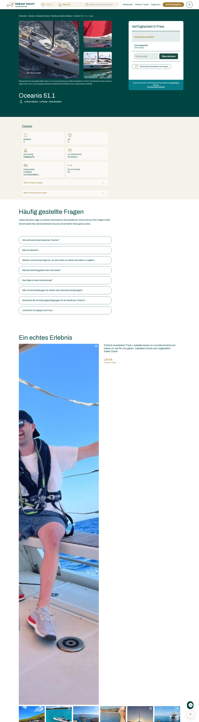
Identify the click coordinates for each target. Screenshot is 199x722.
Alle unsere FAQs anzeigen (31, 231)
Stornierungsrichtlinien (156, 87)
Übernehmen (169, 56)
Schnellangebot (173, 5)
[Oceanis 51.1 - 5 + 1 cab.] (98, 34)
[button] (65, 240)
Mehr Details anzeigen (33, 183)
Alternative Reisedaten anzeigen (154, 67)
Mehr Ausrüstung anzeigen (35, 193)
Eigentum (155, 4)
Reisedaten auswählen (144, 37)
